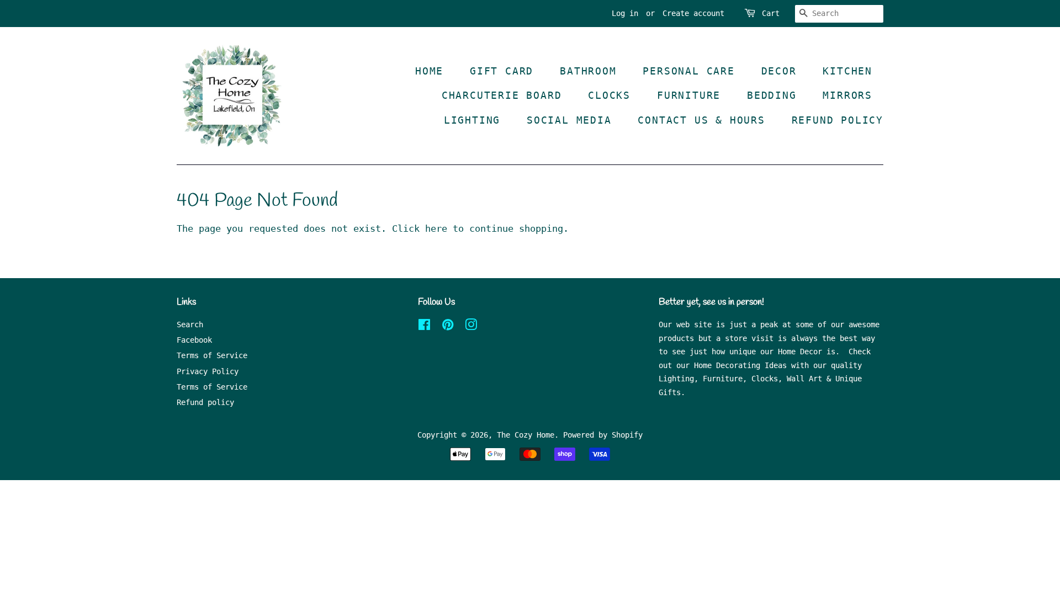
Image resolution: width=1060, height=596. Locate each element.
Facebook (194, 340)
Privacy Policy (208, 371)
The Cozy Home (525, 434)
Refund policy (205, 402)
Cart (771, 13)
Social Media (569, 120)
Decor (779, 71)
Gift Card (501, 71)
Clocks (609, 95)
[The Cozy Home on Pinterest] (448, 326)
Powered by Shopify (603, 434)
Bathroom (588, 71)
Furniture (688, 95)
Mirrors (847, 95)
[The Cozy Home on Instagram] (471, 326)
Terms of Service (212, 355)
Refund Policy (837, 120)
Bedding (772, 95)
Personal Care (688, 71)
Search (190, 324)
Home (429, 71)
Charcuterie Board (502, 95)
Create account (693, 13)
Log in (625, 13)
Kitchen (847, 71)
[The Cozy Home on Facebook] (424, 326)
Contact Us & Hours (701, 120)
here (436, 228)
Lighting (472, 120)
